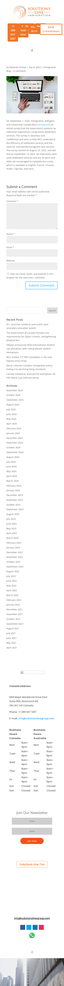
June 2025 (11, 414)
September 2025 (14, 399)
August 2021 (12, 628)
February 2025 (13, 428)
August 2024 (12, 457)
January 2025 (13, 433)
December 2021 (14, 609)
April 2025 (11, 423)
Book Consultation (51, 29)
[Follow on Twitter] (28, 927)
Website (10, 260)
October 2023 (13, 504)
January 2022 (13, 604)
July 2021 (11, 633)
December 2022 (14, 552)
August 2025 (12, 404)
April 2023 (11, 533)
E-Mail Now (23, 30)
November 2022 (14, 556)
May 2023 (11, 528)
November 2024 (14, 442)
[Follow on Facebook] (22, 927)
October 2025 (13, 395)
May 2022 (11, 585)
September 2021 (14, 623)
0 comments (19, 70)
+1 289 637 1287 (13, 32)
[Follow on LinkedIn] (35, 927)
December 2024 (14, 438)
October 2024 (13, 447)
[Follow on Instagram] (41, 927)
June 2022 (11, 580)
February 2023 (13, 542)
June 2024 (11, 466)
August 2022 (12, 571)
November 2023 (14, 499)
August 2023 (12, 514)
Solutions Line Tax (32, 864)
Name (10, 234)
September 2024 (14, 452)
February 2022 (13, 599)
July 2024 (11, 461)
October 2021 (13, 619)
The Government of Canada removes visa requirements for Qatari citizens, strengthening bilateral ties (31, 336)
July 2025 (11, 409)
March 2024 (12, 480)
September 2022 (14, 566)
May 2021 (11, 642)
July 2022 (11, 576)
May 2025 (11, 418)
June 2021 (11, 638)
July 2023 (11, 518)
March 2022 (12, 595)
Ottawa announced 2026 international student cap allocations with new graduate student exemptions (30, 348)
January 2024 (13, 490)
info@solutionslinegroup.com (36, 718)
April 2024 (11, 476)
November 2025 (14, 390)
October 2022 (13, 561)
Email (10, 247)
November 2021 (14, 614)
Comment (12, 201)
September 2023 (14, 509)
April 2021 (11, 647)
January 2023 (13, 547)
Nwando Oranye (17, 67)
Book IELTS (34, 29)
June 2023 (11, 523)
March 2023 (12, 537)
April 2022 (11, 590)
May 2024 (11, 471)
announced (44, 124)
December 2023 (14, 495)
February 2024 (13, 485)
